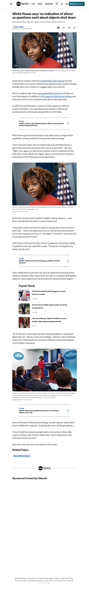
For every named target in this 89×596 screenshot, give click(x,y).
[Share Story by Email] (69, 28)
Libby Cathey (19, 27)
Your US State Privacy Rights (45, 578)
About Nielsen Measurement (35, 581)
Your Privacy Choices (59, 581)
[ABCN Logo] (22, 3)
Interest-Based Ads (20, 581)
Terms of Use (49, 581)
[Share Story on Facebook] (58, 28)
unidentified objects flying (52, 80)
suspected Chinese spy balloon (58, 96)
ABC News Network (21, 578)
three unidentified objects (48, 93)
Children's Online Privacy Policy (64, 578)
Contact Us (70, 581)
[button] (11, 4)
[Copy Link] (75, 28)
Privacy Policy (31, 578)
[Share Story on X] (64, 28)
